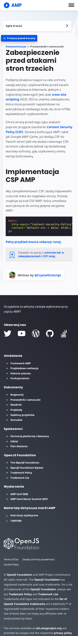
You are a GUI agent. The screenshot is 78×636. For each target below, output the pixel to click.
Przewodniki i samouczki (25, 399)
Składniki (16, 404)
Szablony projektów (22, 415)
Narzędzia (16, 420)
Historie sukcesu (20, 373)
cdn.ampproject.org (49, 628)
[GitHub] (50, 333)
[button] (71, 5)
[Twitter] (7, 333)
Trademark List (19, 477)
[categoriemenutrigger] (19, 38)
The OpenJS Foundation (24, 462)
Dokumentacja (16, 46)
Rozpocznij (16, 394)
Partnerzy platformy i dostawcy (29, 436)
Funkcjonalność (20, 378)
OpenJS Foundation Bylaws (26, 467)
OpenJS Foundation (19, 574)
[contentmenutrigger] (37, 26)
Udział (14, 441)
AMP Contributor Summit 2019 (29, 499)
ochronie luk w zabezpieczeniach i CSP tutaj (41, 254)
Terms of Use (11, 559)
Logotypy (16, 520)
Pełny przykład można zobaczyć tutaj (33, 242)
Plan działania (19, 446)
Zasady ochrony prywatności (38, 559)
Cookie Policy (11, 564)
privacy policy (63, 633)
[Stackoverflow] (64, 333)
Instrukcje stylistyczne (24, 515)
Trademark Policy (21, 472)
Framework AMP (20, 363)
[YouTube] (21, 333)
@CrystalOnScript (47, 275)
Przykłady (16, 409)
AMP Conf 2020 (19, 494)
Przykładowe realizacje (24, 368)
